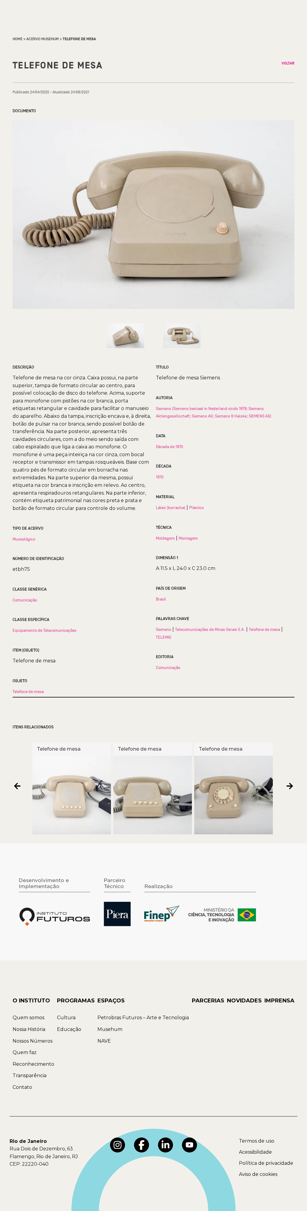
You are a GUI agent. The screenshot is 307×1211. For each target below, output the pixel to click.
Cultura (66, 1017)
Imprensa (279, 1000)
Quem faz (25, 1052)
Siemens (163, 629)
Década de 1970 (169, 446)
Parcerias (208, 1000)
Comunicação (25, 600)
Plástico (196, 507)
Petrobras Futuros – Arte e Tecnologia (143, 1017)
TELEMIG (163, 637)
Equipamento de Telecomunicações (44, 630)
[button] (17, 786)
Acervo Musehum (42, 39)
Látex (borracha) (170, 507)
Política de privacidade (266, 1163)
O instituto (31, 1000)
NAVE (104, 1041)
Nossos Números (32, 1041)
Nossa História (29, 1029)
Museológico (24, 539)
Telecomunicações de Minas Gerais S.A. (210, 629)
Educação (69, 1029)
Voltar (288, 63)
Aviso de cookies (258, 1174)
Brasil (161, 599)
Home (17, 39)
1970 (159, 476)
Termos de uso (256, 1141)
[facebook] (141, 1144)
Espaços (111, 1000)
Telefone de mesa (28, 691)
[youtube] (189, 1144)
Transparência (29, 1075)
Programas (76, 1000)
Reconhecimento (33, 1064)
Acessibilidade (255, 1152)
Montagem (188, 538)
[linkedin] (165, 1144)
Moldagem (165, 538)
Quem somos (28, 1017)
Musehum (109, 1029)
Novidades (244, 1000)
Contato (22, 1087)
